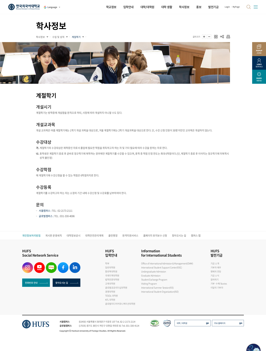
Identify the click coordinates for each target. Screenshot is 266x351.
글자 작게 (209, 37)
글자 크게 (204, 37)
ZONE (259, 51)
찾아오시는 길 (179, 235)
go (207, 322)
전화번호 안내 (31, 282)
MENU (259, 79)
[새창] (27, 264)
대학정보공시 (73, 235)
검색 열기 (249, 7)
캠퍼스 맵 (196, 235)
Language (52, 7)
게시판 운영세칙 (53, 235)
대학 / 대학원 (182, 323)
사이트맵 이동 (256, 7)
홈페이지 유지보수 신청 (155, 235)
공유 (222, 36)
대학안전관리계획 (94, 235)
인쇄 (227, 36)
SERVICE (259, 65)
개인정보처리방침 (31, 235)
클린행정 (112, 235)
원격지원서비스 (130, 235)
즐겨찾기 (216, 36)
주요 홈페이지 (219, 323)
